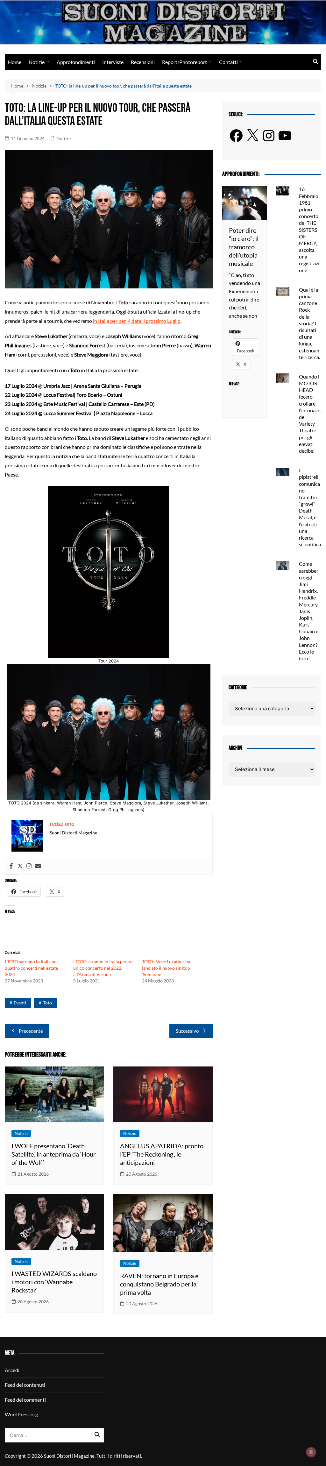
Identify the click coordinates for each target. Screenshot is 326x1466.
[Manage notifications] (311, 1452)
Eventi (20, 1002)
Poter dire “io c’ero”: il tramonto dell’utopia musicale (244, 246)
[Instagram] (29, 866)
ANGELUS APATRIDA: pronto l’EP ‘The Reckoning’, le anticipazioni (161, 1154)
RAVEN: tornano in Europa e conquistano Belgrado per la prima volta (159, 1284)
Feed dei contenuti (25, 1385)
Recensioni (143, 62)
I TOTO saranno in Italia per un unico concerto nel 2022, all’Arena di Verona (103, 968)
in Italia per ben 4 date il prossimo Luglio (137, 321)
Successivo (187, 1031)
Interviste (113, 62)
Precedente (31, 1031)
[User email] (38, 866)
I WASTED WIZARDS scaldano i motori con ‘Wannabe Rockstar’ (54, 1282)
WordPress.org (21, 1414)
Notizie (37, 62)
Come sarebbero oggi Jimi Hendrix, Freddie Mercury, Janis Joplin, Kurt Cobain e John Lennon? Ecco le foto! (308, 611)
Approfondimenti (76, 62)
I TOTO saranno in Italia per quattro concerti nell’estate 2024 (31, 968)
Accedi (12, 1370)
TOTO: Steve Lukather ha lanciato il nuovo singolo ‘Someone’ (166, 968)
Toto (47, 1002)
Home (14, 62)
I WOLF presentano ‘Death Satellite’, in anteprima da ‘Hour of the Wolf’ (53, 1154)
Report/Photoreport (184, 62)
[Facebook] (11, 866)
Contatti (228, 62)
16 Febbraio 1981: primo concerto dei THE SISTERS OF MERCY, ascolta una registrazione (309, 229)
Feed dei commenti (25, 1400)
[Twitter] (20, 866)
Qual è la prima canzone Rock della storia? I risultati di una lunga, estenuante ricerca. (309, 323)
